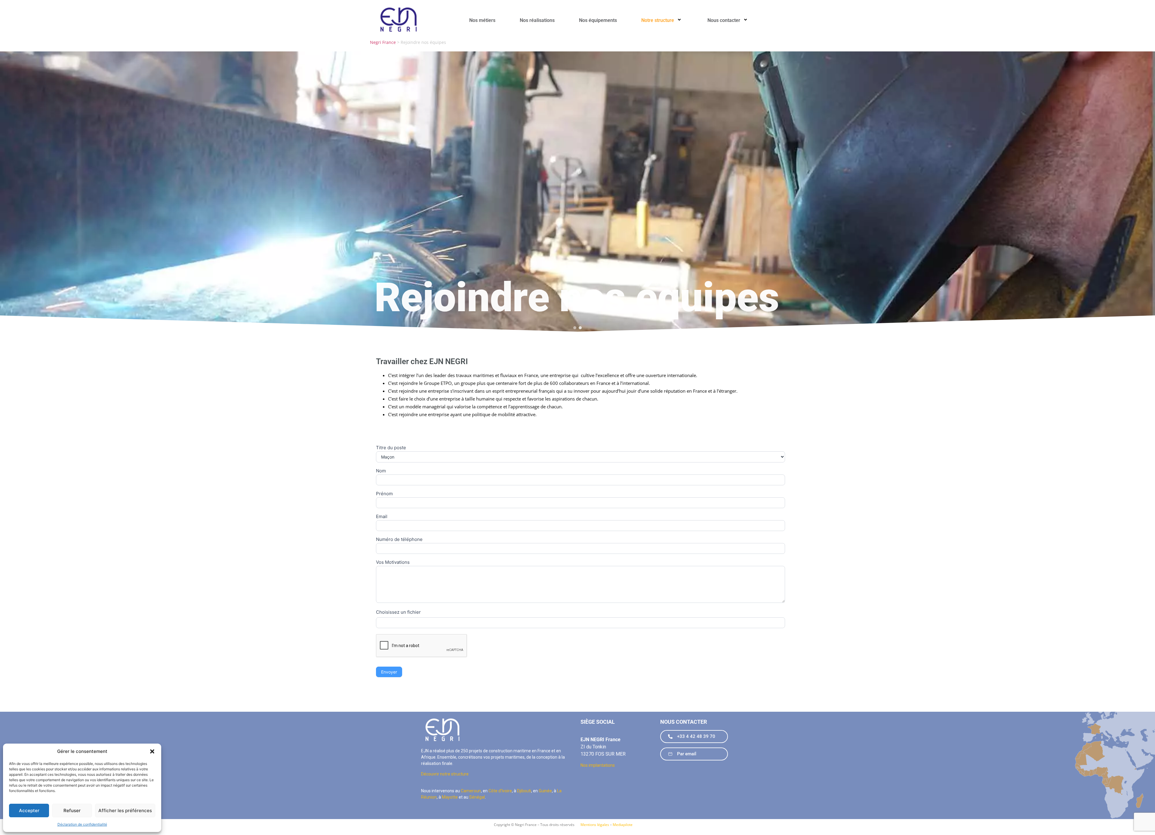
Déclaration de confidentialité (82, 824)
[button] (152, 751)
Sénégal (477, 797)
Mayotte (450, 797)
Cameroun (471, 790)
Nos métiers (482, 20)
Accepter (29, 810)
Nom (381, 471)
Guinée (545, 790)
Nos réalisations (537, 20)
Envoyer (389, 671)
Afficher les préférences (125, 810)
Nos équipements (598, 20)
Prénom (384, 493)
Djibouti (524, 790)
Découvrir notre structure (445, 774)
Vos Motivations (393, 562)
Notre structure (657, 20)
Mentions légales (595, 824)
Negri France (383, 42)
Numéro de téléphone (399, 539)
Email (381, 516)
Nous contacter (723, 20)
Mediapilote (623, 824)
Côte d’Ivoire (500, 790)
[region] (577, 192)
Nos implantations (598, 765)
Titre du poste (391, 447)
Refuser (72, 810)
